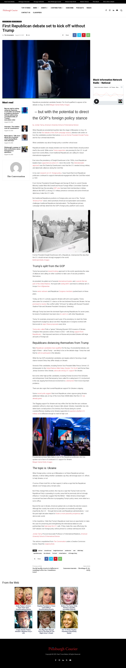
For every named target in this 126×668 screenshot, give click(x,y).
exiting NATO (65, 284)
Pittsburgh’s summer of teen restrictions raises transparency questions (12, 150)
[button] (121, 10)
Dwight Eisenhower (58, 550)
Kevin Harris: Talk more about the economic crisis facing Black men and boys (12, 138)
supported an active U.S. (50, 163)
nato (74, 550)
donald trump (47, 550)
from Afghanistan (43, 286)
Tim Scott (54, 553)
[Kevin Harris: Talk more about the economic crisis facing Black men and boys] (25, 138)
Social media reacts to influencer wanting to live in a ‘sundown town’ (45, 570)
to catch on (64, 314)
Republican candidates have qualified (49, 348)
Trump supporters (59, 150)
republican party (37, 553)
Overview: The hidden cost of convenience (11, 127)
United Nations (62, 553)
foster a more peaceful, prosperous (68, 513)
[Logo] (63, 649)
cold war (40, 550)
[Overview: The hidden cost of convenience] (25, 129)
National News (16, 21)
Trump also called (39, 329)
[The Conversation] (16, 168)
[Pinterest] (84, 35)
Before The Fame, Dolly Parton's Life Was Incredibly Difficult (69, 607)
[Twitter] (79, 35)
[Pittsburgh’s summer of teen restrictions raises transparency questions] (25, 149)
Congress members (66, 291)
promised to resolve (40, 304)
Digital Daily (7, 21)
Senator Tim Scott (71, 368)
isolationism (68, 550)
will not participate (44, 353)
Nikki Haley (80, 550)
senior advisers (42, 291)
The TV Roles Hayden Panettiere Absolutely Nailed (69, 631)
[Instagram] (109, 10)
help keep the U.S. (50, 526)
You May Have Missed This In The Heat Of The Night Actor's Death (46, 631)
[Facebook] (106, 10)
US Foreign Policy (72, 553)
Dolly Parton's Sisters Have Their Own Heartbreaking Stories (23, 607)
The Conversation (9, 35)
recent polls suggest (44, 393)
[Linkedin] (113, 10)
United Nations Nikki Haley (55, 368)
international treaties (65, 281)
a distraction (70, 381)
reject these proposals (50, 324)
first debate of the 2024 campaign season (56, 133)
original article (49, 544)
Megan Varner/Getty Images (60, 105)
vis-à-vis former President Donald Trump (74, 135)
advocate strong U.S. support (64, 371)
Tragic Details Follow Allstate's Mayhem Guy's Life (23, 631)
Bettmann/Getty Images (41, 260)
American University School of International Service (61, 125)
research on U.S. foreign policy (50, 173)
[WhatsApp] (88, 35)
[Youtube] (117, 10)
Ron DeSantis (47, 553)
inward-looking (53, 271)
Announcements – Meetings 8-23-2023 (76, 569)
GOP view (57, 188)
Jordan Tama (37, 534)
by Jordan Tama (38, 125)
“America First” (38, 201)
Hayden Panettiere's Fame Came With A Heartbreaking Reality (46, 607)
